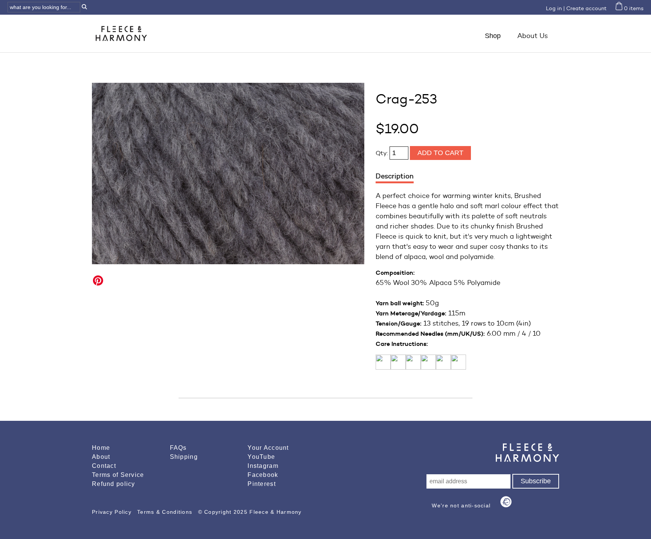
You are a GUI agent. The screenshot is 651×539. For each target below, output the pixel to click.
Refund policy (113, 484)
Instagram (263, 466)
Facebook (263, 475)
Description (395, 176)
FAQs (178, 448)
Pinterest (262, 484)
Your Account (268, 448)
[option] (228, 173)
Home (101, 448)
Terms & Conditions (165, 512)
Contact (104, 466)
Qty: (383, 153)
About (101, 457)
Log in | (555, 8)
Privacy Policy (112, 512)
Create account (586, 8)
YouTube (261, 457)
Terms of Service (118, 475)
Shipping (184, 457)
